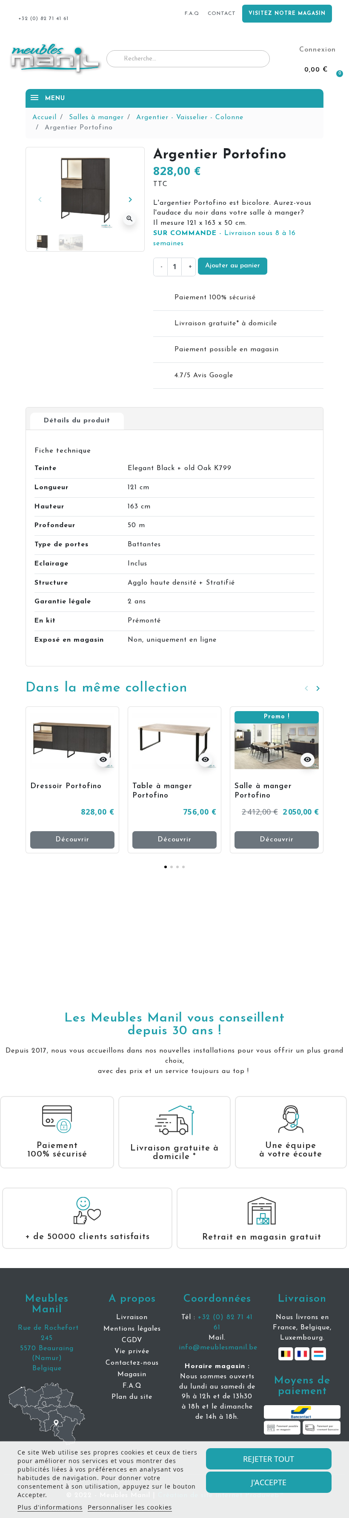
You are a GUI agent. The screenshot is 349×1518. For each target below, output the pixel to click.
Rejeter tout (268, 1459)
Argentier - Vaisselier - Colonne (189, 117)
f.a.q (192, 13)
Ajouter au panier (232, 265)
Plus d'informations (50, 1507)
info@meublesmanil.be (218, 1347)
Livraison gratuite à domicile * (174, 1152)
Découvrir (72, 839)
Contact (222, 13)
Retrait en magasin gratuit (261, 1237)
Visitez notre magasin (287, 13)
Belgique (47, 1368)
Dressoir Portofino (66, 786)
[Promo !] (277, 740)
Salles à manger (96, 117)
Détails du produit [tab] (77, 420)
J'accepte (268, 1482)
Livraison (302, 1299)
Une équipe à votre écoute (290, 1150)
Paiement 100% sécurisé (57, 1150)
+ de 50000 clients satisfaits (87, 1237)
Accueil (44, 117)
